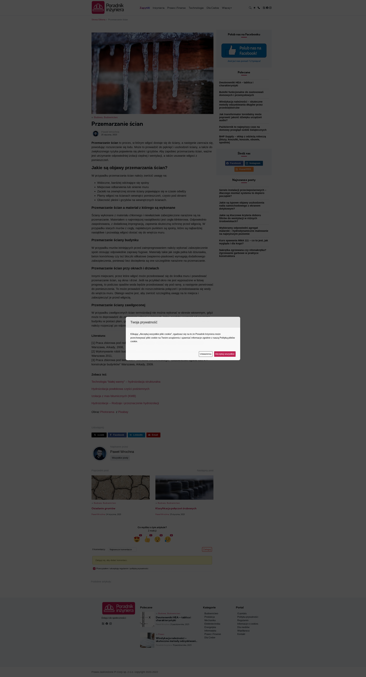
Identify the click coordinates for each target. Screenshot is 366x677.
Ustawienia (206, 354)
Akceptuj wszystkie (225, 354)
